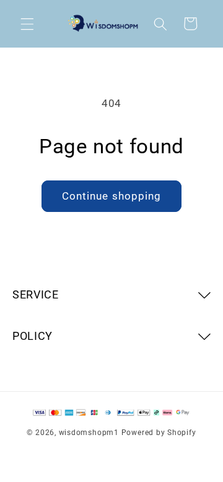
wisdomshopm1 (89, 432)
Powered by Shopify (158, 432)
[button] (27, 23)
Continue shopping (112, 196)
